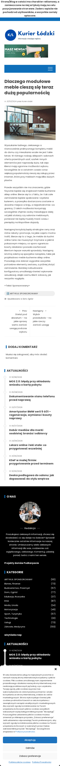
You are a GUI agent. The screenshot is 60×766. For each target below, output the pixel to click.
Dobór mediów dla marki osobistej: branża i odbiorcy (28, 431)
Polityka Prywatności (41, 762)
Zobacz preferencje (30, 756)
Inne (6, 600)
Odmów (30, 748)
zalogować (23, 354)
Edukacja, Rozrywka (14, 596)
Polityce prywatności (25, 731)
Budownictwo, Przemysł (17, 588)
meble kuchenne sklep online (34, 257)
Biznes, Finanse (12, 583)
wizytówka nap (13, 634)
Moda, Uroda (11, 605)
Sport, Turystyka (13, 613)
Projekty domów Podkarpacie (21, 563)
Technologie (11, 618)
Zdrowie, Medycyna (14, 626)
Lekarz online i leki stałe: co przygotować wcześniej (27, 446)
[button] (55, 669)
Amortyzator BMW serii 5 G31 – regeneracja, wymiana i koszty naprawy (30, 415)
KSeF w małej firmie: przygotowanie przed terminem (31, 461)
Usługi (7, 622)
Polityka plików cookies (20, 762)
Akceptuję (30, 740)
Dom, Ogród (28, 299)
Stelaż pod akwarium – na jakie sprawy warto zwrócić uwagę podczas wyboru (18, 321)
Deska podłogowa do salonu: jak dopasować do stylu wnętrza (31, 476)
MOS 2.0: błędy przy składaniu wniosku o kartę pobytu (29, 383)
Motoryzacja (11, 609)
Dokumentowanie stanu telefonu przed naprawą (32, 398)
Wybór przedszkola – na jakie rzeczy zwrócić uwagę (42, 317)
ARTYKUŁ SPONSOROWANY (18, 579)
